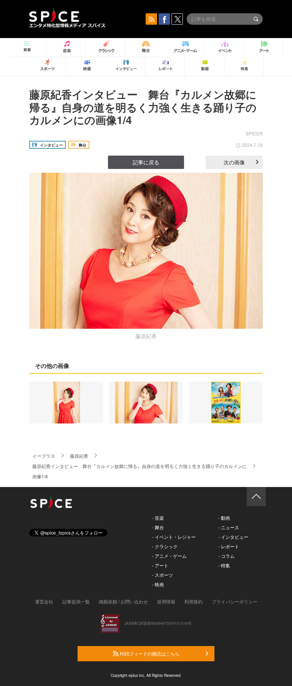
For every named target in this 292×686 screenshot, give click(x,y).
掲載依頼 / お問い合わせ (123, 601)
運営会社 (44, 601)
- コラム (226, 555)
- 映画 (158, 584)
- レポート (228, 546)
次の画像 (234, 162)
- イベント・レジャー (174, 536)
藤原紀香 (79, 455)
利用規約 (193, 601)
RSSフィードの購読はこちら (149, 653)
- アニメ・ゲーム (169, 555)
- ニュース (228, 527)
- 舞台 (158, 527)
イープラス (43, 455)
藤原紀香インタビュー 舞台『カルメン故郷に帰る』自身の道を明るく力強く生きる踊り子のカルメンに (139, 466)
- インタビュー (233, 536)
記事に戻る (146, 162)
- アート (160, 565)
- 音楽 (158, 517)
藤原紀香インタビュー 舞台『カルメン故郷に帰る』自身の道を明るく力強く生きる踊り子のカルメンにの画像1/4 (143, 106)
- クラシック (165, 546)
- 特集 (224, 565)
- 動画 (224, 517)
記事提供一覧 (76, 601)
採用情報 (166, 601)
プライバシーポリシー (234, 601)
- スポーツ (162, 574)
